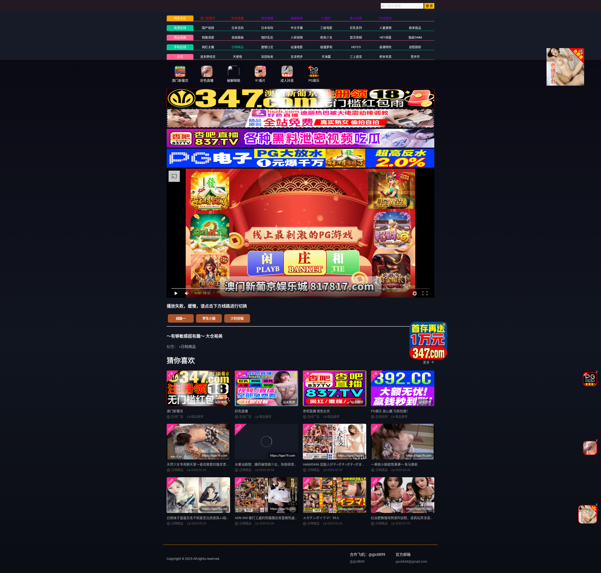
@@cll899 (357, 561)
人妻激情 (385, 28)
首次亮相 (356, 37)
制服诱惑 (208, 37)
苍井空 (415, 56)
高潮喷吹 (385, 47)
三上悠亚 (356, 56)
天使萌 (237, 56)
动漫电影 (297, 47)
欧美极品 (415, 28)
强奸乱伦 (267, 37)
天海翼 (326, 56)
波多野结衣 (208, 56)
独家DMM (415, 37)
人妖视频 (297, 37)
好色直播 (241, 411)
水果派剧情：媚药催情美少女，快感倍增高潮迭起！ (272, 464)
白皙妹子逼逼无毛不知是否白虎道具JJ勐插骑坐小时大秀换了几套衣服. (218, 518)
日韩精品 (237, 47)
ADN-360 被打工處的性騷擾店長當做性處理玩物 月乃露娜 (276, 518)
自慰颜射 (415, 47)
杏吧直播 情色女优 (316, 411)
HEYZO (356, 47)
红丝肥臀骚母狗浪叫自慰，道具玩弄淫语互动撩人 (407, 518)
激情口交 (267, 47)
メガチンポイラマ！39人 (321, 518)
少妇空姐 (237, 318)
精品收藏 (180, 37)
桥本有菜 (385, 56)
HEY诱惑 (385, 37)
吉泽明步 (297, 56)
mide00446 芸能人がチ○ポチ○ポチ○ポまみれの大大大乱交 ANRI (349, 464)
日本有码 (267, 28)
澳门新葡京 (175, 411)
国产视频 (208, 28)
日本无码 (237, 28)
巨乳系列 (356, 28)
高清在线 (180, 28)
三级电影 (326, 28)
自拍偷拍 (237, 37)
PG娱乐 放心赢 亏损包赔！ (390, 411)
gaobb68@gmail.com (411, 561)
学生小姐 (209, 318)
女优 (180, 56)
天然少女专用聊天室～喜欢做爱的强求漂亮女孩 (201, 464)
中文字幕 (297, 28)
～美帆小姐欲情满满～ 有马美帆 (394, 464)
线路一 (181, 318)
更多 (426, 362)
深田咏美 (267, 56)
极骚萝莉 (326, 47)
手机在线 (180, 47)
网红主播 (208, 47)
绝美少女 (326, 37)
